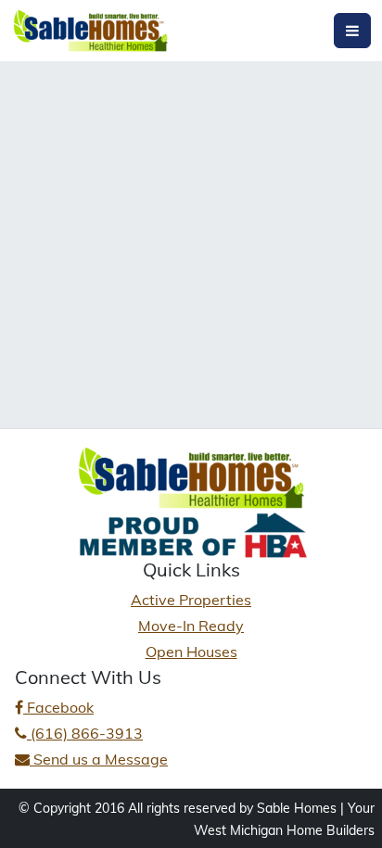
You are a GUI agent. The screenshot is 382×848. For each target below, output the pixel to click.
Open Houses (191, 651)
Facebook (58, 707)
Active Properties (191, 599)
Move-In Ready (191, 625)
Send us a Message (99, 759)
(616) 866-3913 (85, 733)
